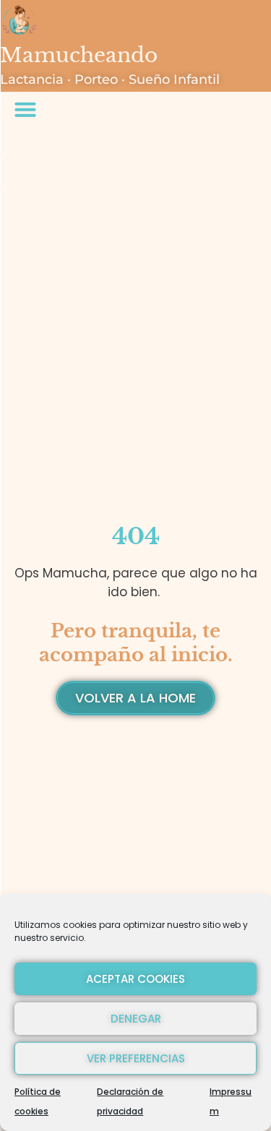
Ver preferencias (136, 1058)
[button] (25, 109)
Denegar (136, 1018)
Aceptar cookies (135, 978)
